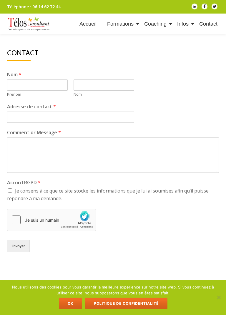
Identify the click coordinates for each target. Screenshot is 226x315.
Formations (120, 23)
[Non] (219, 297)
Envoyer (18, 245)
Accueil (88, 23)
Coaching (155, 23)
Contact (208, 23)
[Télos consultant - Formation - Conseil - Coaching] (29, 24)
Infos (183, 23)
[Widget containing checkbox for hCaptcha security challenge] (51, 220)
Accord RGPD (24, 182)
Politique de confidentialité (126, 303)
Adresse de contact (31, 106)
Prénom (14, 94)
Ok (70, 303)
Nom (14, 74)
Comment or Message (34, 132)
